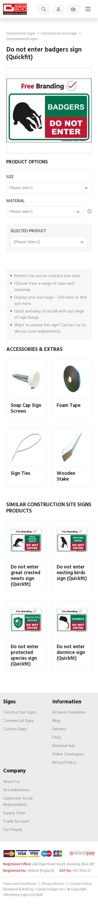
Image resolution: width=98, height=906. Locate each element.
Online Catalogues (68, 754)
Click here (65, 297)
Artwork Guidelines (69, 712)
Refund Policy (64, 763)
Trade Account (16, 821)
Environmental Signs (21, 39)
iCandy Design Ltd (50, 889)
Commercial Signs (18, 721)
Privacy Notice (53, 884)
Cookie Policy (80, 884)
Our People (12, 830)
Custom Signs (15, 729)
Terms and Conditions (20, 884)
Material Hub (63, 746)
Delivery (59, 729)
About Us (11, 782)
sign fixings (29, 317)
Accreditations (16, 790)
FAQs (56, 737)
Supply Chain (14, 813)
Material (15, 201)
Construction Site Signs (59, 34)
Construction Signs (20, 34)
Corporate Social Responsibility (17, 801)
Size (10, 177)
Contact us (71, 325)
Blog (56, 721)
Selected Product (28, 231)
